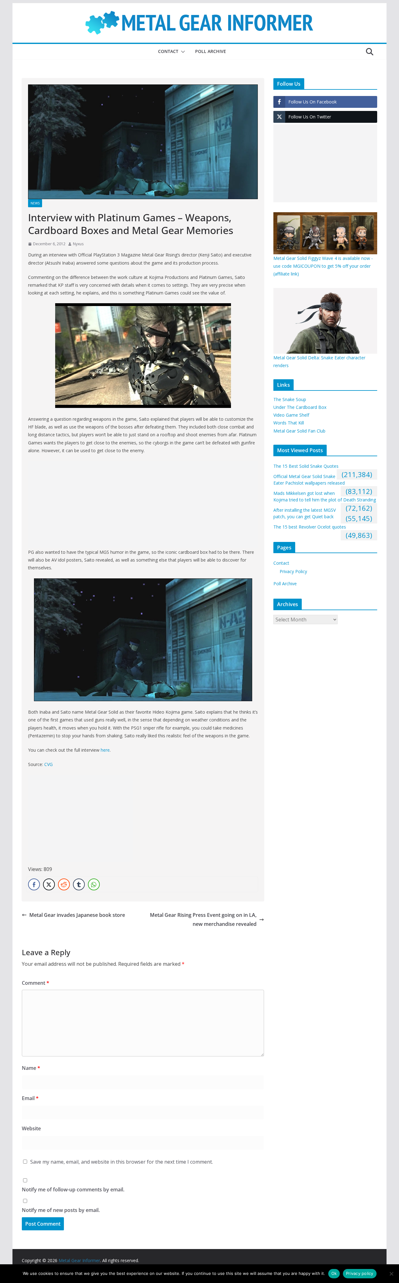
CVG (48, 764)
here (105, 750)
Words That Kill (288, 423)
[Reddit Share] (64, 884)
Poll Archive (210, 51)
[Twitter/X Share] (49, 884)
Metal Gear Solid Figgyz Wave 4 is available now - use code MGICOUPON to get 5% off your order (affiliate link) (323, 266)
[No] (391, 1274)
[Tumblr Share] (79, 884)
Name (31, 1068)
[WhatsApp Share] (94, 884)
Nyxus (78, 244)
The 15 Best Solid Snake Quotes (306, 466)
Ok (334, 1273)
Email (30, 1098)
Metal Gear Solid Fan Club (299, 431)
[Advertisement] (143, 504)
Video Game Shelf (291, 415)
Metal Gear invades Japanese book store (77, 915)
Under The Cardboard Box (299, 407)
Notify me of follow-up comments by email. (73, 1189)
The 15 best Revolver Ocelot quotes (309, 527)
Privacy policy (359, 1273)
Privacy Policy (293, 571)
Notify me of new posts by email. (61, 1210)
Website (31, 1128)
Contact (168, 51)
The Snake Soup (289, 399)
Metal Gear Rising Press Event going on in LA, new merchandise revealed (203, 919)
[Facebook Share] (34, 884)
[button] (181, 51)
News (35, 203)
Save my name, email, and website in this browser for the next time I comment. (121, 1161)
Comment (35, 982)
